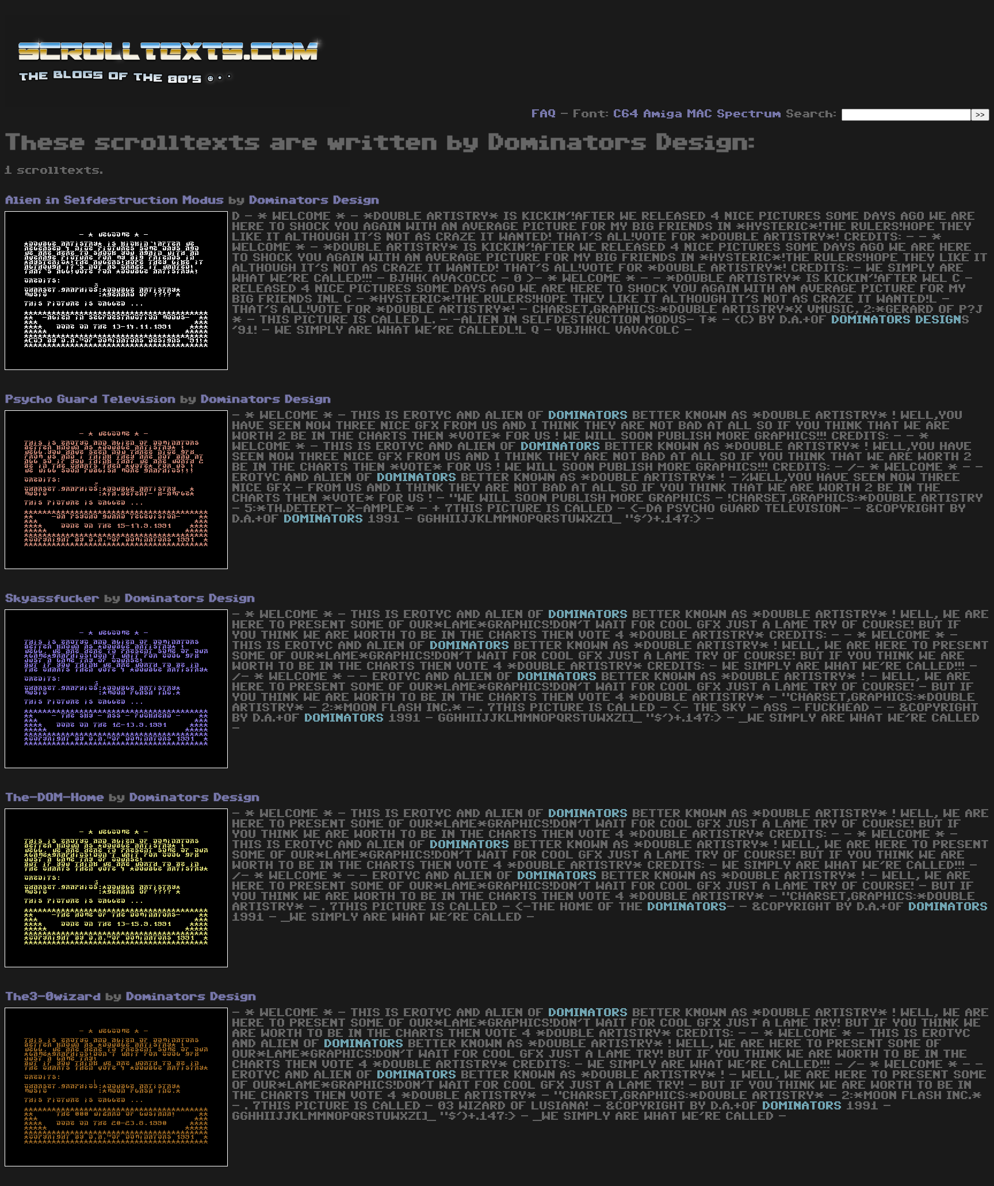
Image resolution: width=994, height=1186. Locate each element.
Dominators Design (315, 200)
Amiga (663, 114)
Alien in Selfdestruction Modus (115, 200)
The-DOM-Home (55, 797)
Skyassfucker (53, 598)
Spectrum (749, 114)
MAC (700, 114)
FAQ (544, 114)
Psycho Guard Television (91, 399)
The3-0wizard (53, 996)
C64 (626, 114)
